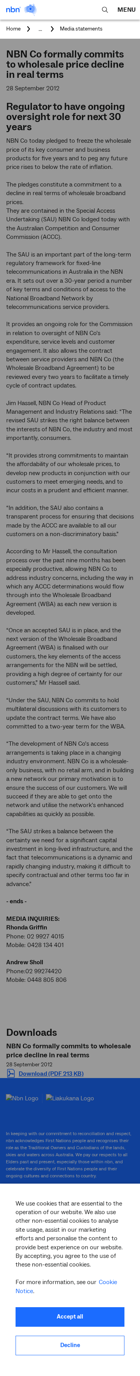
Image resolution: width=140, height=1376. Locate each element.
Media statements (81, 28)
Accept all (70, 1316)
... (40, 29)
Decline (70, 1345)
